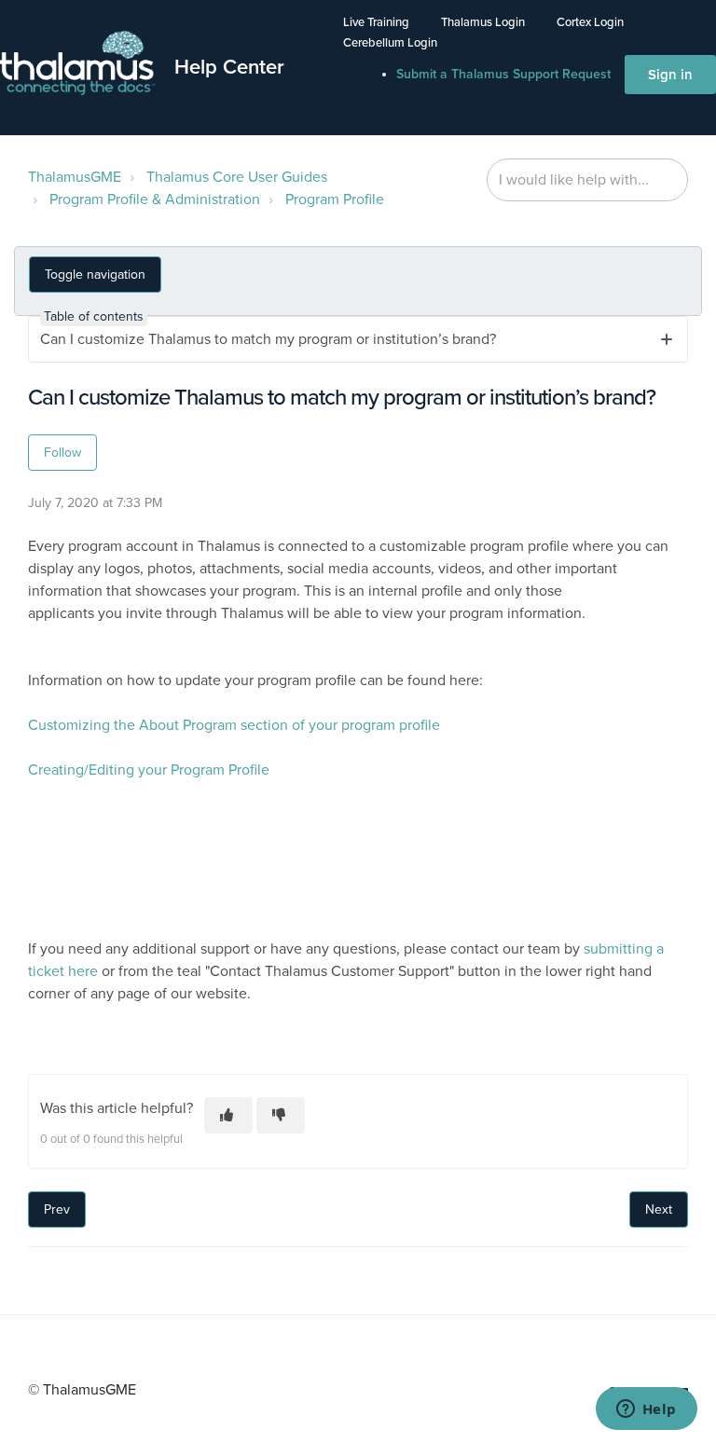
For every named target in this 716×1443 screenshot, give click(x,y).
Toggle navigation (95, 274)
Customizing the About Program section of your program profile (234, 725)
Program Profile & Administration (154, 199)
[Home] (78, 63)
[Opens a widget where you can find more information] (646, 1410)
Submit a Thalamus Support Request (503, 74)
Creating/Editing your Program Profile (148, 770)
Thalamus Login (483, 22)
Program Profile (334, 199)
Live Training (376, 22)
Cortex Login (590, 22)
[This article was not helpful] (280, 1115)
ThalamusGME (74, 177)
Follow (62, 452)
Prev (57, 1209)
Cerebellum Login (390, 42)
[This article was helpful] (228, 1115)
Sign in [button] (670, 74)
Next (658, 1209)
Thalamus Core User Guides (236, 177)
